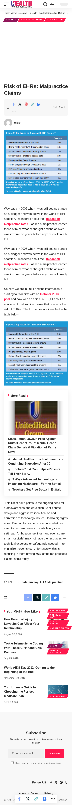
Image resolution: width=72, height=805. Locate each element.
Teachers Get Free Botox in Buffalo (36, 489)
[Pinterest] (61, 782)
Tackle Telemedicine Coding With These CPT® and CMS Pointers (23, 648)
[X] (55, 782)
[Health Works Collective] (21, 4)
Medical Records (32, 20)
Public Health (54, 623)
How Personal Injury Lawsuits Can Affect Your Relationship (21, 624)
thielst (17, 122)
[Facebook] (51, 782)
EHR (43, 582)
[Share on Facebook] (13, 104)
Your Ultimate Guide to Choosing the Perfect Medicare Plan (20, 692)
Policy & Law (55, 20)
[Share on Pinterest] (26, 104)
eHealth (11, 20)
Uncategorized (59, 628)
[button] (7, 4)
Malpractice (55, 582)
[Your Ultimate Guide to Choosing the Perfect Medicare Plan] (58, 691)
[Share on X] (20, 104)
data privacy (30, 582)
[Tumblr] (66, 782)
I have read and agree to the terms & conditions (38, 763)
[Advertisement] (36, 52)
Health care (58, 610)
